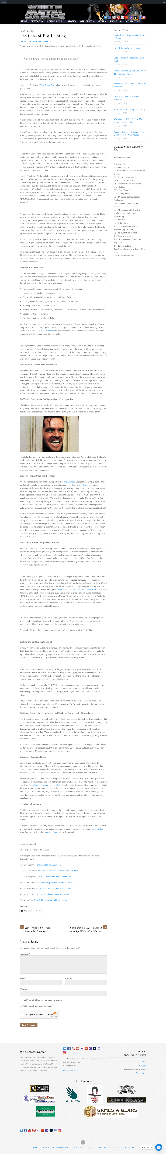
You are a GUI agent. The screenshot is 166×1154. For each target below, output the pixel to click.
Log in (143, 1061)
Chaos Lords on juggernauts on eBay (44, 784)
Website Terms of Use (70, 1070)
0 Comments (35, 42)
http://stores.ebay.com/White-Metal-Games (54, 882)
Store (71, 21)
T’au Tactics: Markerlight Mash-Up (129, 110)
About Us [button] (115, 21)
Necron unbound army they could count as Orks (78, 589)
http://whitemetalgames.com (49, 864)
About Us (101, 1147)
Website (23, 989)
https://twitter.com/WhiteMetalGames (55, 888)
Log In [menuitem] (3, 2)
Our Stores (77, 1147)
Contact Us (133, 21)
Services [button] (36, 21)
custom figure (52, 832)
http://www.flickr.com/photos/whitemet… (53, 894)
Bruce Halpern (141, 1073)
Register (142, 1065)
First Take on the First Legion (127, 48)
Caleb (23, 42)
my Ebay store (85, 484)
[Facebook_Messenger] (158, 1147)
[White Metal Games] (83, 19)
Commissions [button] (54, 21)
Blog (46, 42)
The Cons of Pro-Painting (43, 36)
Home (24, 21)
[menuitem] (159, 2)
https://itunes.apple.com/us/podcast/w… (56, 876)
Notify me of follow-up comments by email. (42, 1000)
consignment (69, 481)
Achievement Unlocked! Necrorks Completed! (36, 929)
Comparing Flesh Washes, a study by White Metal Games (87, 929)
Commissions (60, 1147)
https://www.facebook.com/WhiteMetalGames (58, 870)
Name (23, 978)
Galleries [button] (86, 21)
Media (101, 21)
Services (46, 1147)
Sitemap (129, 1147)
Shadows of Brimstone (44, 330)
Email (68, 978)
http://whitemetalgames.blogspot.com (50, 899)
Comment (25, 953)
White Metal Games (48, 85)
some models (98, 828)
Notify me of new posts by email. (37, 1005)
